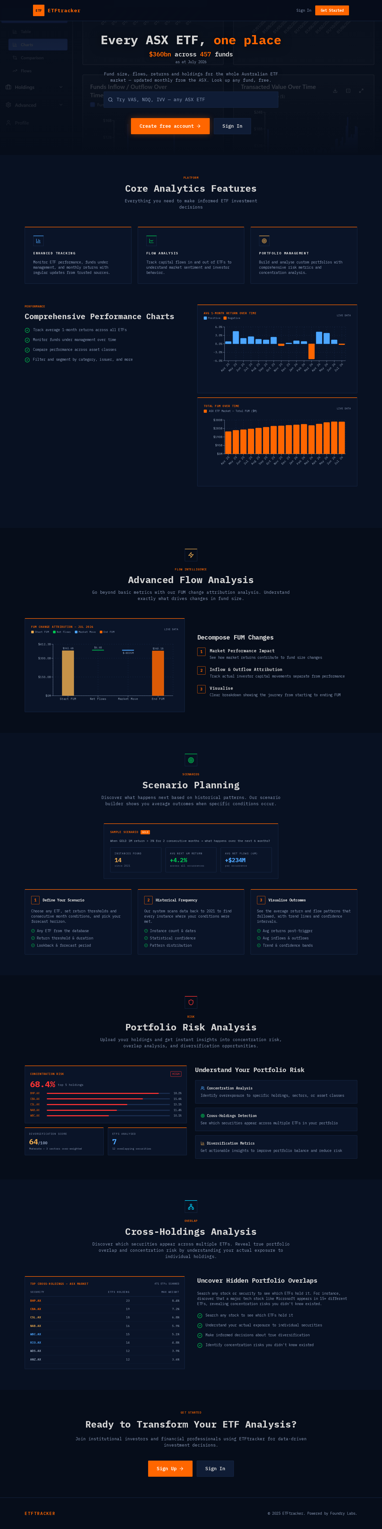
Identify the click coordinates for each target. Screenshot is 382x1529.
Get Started (332, 10)
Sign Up (167, 1469)
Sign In (304, 10)
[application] (277, 355)
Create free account (167, 126)
